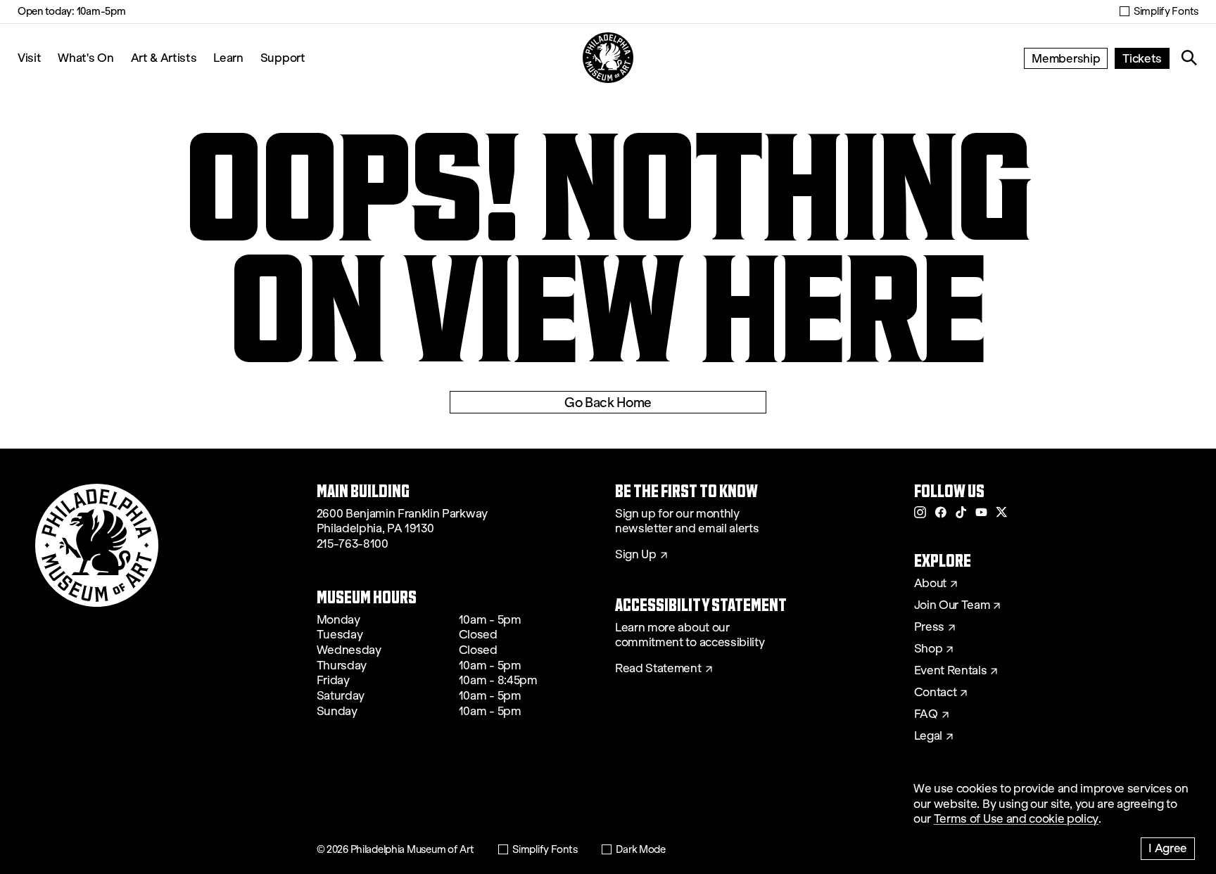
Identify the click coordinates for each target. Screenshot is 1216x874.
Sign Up (636, 554)
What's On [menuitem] (85, 57)
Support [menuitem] (282, 57)
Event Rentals (950, 670)
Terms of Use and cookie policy (1016, 818)
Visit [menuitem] (29, 57)
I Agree (1167, 847)
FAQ (926, 714)
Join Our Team (952, 605)
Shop (928, 649)
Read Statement (658, 668)
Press (929, 627)
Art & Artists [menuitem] (164, 57)
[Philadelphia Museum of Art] (608, 57)
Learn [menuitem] (228, 57)
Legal (928, 736)
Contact (935, 692)
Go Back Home (608, 402)
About (930, 583)
